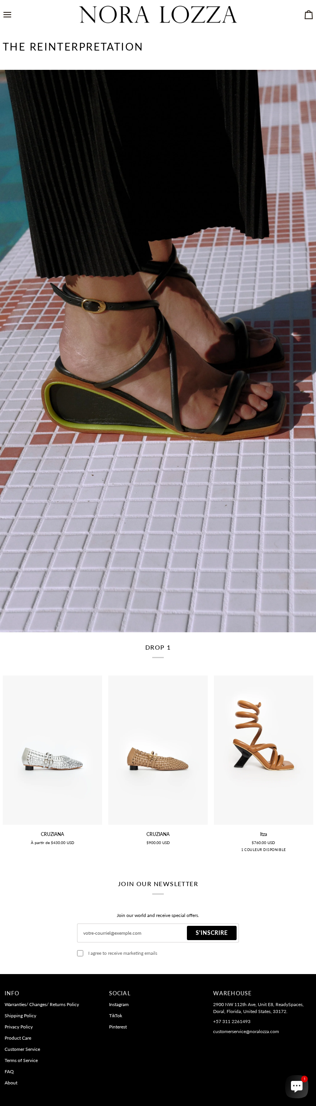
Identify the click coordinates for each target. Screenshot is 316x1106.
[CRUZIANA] (52, 750)
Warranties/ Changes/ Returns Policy (42, 1004)
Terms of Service (21, 1060)
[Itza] (263, 750)
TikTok (115, 1015)
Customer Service (22, 1049)
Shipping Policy (20, 1015)
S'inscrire (212, 933)
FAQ (9, 1071)
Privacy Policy (19, 1027)
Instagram (119, 1004)
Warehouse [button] (232, 993)
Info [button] (12, 993)
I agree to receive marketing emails (122, 953)
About (11, 1083)
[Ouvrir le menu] (14, 14)
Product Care (18, 1038)
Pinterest (118, 1027)
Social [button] (120, 993)
